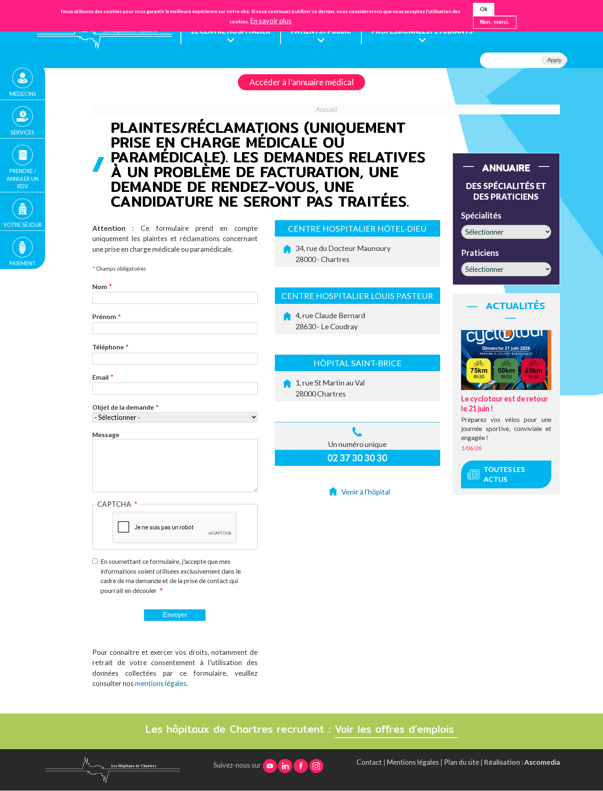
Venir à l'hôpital (365, 491)
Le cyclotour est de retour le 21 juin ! (504, 403)
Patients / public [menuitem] (321, 31)
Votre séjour (22, 224)
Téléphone (108, 347)
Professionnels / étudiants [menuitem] (422, 31)
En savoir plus (271, 21)
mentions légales (161, 683)
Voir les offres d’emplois (396, 729)
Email (100, 377)
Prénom (104, 316)
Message (105, 434)
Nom (99, 286)
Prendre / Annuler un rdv (23, 178)
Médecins (22, 94)
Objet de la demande (123, 407)
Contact (369, 762)
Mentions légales (413, 762)
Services (22, 132)
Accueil (326, 109)
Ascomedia (542, 762)
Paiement (22, 263)
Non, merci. (494, 22)
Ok (483, 9)
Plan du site (461, 762)
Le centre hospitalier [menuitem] (230, 31)
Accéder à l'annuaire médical (301, 82)
